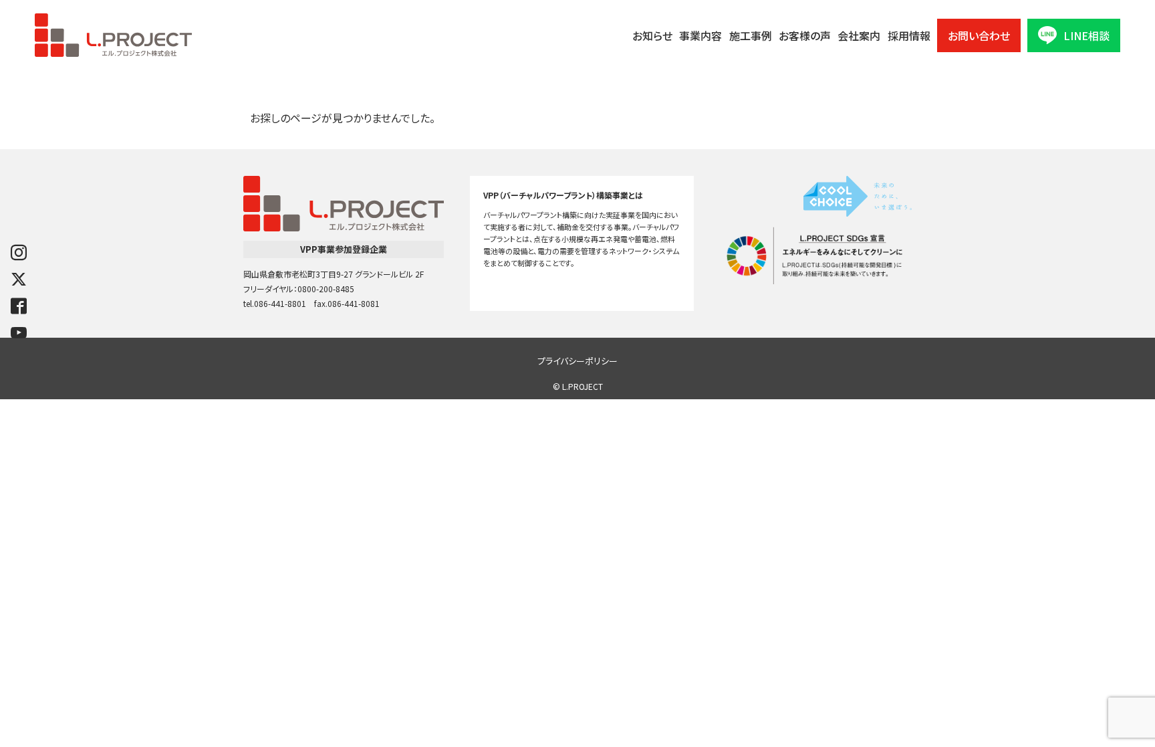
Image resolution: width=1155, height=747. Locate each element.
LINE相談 (1086, 35)
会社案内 (859, 35)
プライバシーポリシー (577, 360)
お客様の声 (805, 35)
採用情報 (909, 35)
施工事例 (750, 35)
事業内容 (700, 35)
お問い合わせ (979, 35)
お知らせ (652, 35)
